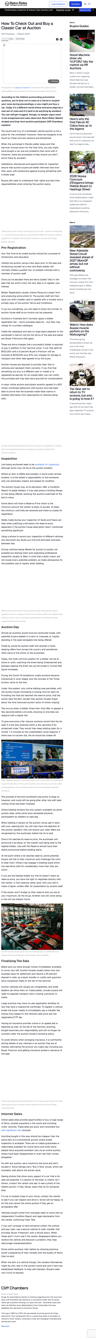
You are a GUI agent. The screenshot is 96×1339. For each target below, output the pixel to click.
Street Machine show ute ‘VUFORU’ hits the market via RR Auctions (81, 61)
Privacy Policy (45, 1333)
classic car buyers (21, 87)
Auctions (75, 4)
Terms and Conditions (73, 1229)
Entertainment (40, 1289)
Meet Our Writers (12, 1308)
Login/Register (58, 4)
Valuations (10, 1277)
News (36, 1285)
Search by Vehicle (13, 1282)
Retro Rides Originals (43, 1282)
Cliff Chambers (14, 1137)
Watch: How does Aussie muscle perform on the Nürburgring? (81, 329)
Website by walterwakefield (63, 1333)
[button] (89, 4)
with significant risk (11, 980)
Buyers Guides (40, 1292)
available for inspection (47, 389)
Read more (5, 1176)
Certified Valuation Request (17, 1285)
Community (70, 1277)
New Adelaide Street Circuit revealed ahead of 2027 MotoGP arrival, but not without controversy (81, 260)
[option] (32, 63)
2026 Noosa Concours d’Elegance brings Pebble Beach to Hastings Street (81, 182)
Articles (38, 1277)
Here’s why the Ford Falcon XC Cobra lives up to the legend (81, 124)
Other (8, 1299)
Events (67, 1285)
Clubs (66, 1282)
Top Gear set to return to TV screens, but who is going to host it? (82, 394)
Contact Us (10, 1311)
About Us (9, 1304)
